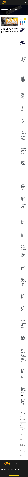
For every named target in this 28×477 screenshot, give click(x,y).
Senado (22, 371)
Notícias (22, 283)
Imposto (22, 221)
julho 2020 (22, 401)
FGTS (20, 429)
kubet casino (23, 239)
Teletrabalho (22, 383)
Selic (21, 370)
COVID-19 (22, 124)
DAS (21, 137)
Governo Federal (23, 216)
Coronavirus (22, 123)
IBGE (21, 219)
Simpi (21, 373)
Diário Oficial (23, 152)
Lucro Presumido (23, 249)
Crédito (22, 423)
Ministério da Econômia (22, 445)
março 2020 (22, 405)
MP (21, 268)
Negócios (22, 279)
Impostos (22, 226)
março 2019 (22, 412)
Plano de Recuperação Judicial (23, 311)
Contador (22, 107)
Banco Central (21, 418)
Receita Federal (21, 450)
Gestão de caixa (23, 202)
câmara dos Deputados (22, 424)
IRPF (21, 231)
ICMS (21, 220)
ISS (20, 440)
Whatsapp (22, 392)
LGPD (21, 246)
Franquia (22, 198)
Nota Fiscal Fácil (23, 281)
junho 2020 (22, 402)
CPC (21, 125)
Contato (15, 466)
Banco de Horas (23, 68)
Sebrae (20, 454)
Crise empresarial (23, 133)
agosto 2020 (22, 400)
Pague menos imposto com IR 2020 (23, 295)
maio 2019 (22, 410)
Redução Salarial (23, 352)
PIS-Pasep (22, 306)
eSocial (22, 188)
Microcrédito (23, 265)
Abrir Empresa (23, 50)
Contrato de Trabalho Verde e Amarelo (23, 116)
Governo (22, 215)
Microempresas (21, 444)
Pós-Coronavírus (23, 320)
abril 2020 (22, 404)
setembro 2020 (23, 399)
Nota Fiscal (22, 280)
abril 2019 (22, 411)
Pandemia (22, 297)
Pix (21, 307)
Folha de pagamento (22, 430)
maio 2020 (22, 403)
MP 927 (22, 270)
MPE (21, 277)
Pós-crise (22, 322)
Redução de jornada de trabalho (22, 348)
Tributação (22, 388)
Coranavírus (22, 121)
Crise (21, 132)
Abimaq (22, 49)
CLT (21, 86)
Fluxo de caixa (23, 195)
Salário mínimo (23, 362)
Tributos (22, 389)
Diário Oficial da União (22, 425)
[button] (26, 2)
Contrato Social (23, 118)
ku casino (22, 238)
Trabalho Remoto (23, 384)
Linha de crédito (23, 247)
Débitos (22, 138)
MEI (21, 264)
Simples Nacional (23, 374)
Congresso (23, 420)
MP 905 (22, 269)
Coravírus (22, 122)
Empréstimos (23, 183)
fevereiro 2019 (23, 413)
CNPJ (21, 87)
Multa (21, 278)
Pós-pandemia (23, 323)
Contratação (22, 108)
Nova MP (22, 284)
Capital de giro (21, 419)
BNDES (24, 418)
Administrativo (23, 56)
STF (21, 376)
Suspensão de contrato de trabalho (23, 381)
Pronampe (22, 328)
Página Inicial (15, 463)
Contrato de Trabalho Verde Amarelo (23, 112)
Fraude (22, 199)
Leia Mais (20, 39)
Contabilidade (23, 104)
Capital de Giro (23, 79)
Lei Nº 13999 (22, 245)
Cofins (20, 420)
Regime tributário (23, 356)
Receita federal (23, 334)
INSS (23, 439)
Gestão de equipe (23, 204)
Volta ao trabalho (23, 390)
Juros (21, 440)
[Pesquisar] (25, 19)
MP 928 (22, 271)
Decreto (22, 141)
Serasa (22, 372)
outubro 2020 (23, 398)
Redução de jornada (22, 451)
